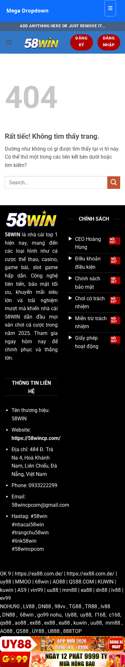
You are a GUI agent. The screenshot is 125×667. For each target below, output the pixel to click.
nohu (56, 615)
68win (42, 582)
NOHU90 (10, 606)
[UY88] (62, 644)
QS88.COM (81, 582)
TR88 (91, 606)
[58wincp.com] (41, 42)
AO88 (59, 582)
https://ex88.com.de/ (90, 574)
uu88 (52, 590)
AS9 (22, 590)
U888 (54, 631)
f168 (100, 615)
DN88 (44, 606)
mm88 (69, 590)
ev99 (5, 598)
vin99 (36, 590)
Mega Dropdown (27, 10)
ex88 (35, 623)
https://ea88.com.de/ (39, 574)
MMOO (23, 582)
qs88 (5, 623)
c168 (114, 615)
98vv (59, 606)
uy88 (5, 582)
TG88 (75, 606)
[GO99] (62, 659)
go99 (43, 615)
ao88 (20, 623)
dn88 (101, 590)
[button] (9, 42)
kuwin (6, 590)
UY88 (38, 631)
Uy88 (71, 615)
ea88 (86, 590)
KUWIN (105, 582)
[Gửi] (113, 182)
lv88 (116, 590)
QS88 (22, 631)
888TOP (72, 631)
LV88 (29, 606)
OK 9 (5, 574)
